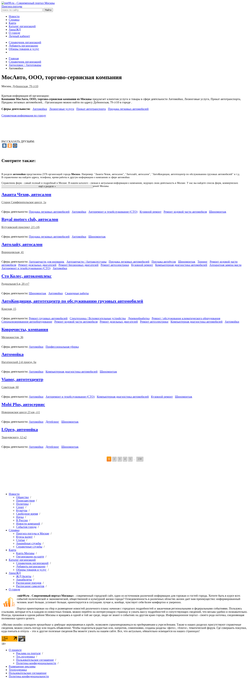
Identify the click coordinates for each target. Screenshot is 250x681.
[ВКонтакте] (4, 145)
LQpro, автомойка (19, 429)
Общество (22, 497)
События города (26, 526)
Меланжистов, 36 (12, 337)
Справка (14, 19)
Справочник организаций (25, 42)
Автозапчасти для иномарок (46, 261)
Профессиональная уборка (62, 346)
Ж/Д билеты (23, 576)
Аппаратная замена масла (225, 265)
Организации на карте (30, 556)
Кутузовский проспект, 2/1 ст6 (20, 227)
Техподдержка (18, 669)
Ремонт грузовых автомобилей (48, 318)
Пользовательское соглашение (35, 659)
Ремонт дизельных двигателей (37, 265)
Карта (12, 23)
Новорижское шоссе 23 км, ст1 (20, 412)
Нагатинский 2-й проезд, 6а (18, 362)
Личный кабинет (19, 36)
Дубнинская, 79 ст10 (25, 86)
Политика (22, 503)
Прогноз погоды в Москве (32, 533)
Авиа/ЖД (15, 29)
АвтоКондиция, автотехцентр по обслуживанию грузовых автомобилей (72, 301)
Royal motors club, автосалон (29, 219)
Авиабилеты (24, 579)
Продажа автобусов (164, 261)
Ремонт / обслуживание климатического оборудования (186, 318)
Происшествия (25, 500)
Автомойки (40, 108)
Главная (14, 58)
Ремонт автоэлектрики (115, 265)
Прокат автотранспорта (91, 108)
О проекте (15, 650)
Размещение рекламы (22, 666)
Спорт (20, 507)
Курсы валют (24, 536)
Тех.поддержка (25, 656)
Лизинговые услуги (61, 108)
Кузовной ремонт (150, 211)
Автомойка (12, 354)
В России (22, 520)
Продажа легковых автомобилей (128, 108)
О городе (14, 32)
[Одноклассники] (10, 145)
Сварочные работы (77, 293)
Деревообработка (139, 318)
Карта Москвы (25, 553)
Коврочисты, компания (24, 329)
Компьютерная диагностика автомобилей (181, 265)
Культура (21, 510)
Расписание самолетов (30, 586)
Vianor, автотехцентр (22, 379)
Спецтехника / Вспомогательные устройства (98, 318)
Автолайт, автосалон (21, 244)
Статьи (20, 540)
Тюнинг (202, 261)
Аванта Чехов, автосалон (26, 194)
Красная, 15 (8, 308)
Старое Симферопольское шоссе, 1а (23, 202)
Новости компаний (28, 523)
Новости (14, 16)
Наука (20, 517)
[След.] (146, 459)
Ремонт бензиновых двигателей (78, 265)
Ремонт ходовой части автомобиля (185, 211)
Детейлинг (52, 421)
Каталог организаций (22, 26)
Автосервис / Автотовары (25, 65)
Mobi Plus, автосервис (23, 404)
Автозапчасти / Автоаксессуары (86, 261)
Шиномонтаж (217, 211)
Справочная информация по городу (23, 115)
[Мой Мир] (15, 145)
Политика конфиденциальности (36, 663)
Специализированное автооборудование (26, 321)
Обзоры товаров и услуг (24, 48)
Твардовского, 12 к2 (14, 437)
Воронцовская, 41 (12, 252)
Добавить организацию (23, 45)
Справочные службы (29, 546)
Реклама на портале (28, 653)
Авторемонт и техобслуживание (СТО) (112, 211)
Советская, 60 (10, 387)
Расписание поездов (28, 582)
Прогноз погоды (11, 6)
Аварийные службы (28, 543)
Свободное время (27, 513)
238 (140, 459)
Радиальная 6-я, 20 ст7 (15, 283)
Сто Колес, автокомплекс (26, 276)
